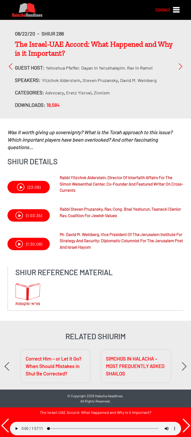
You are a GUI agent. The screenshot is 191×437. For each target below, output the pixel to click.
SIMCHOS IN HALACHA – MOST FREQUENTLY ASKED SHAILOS (135, 366)
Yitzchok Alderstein (61, 80)
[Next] (180, 66)
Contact (162, 9)
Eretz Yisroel (79, 92)
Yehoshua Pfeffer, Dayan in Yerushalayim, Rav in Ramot (99, 68)
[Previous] (10, 66)
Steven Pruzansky (100, 80)
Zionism (102, 92)
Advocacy (54, 92)
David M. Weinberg (138, 80)
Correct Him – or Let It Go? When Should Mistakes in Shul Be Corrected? (53, 366)
